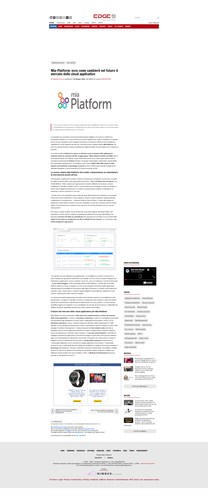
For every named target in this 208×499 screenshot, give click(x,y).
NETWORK (53, 26)
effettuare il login (60, 427)
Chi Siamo (53, 479)
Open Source (147, 325)
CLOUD (77, 26)
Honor (80, 23)
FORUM (131, 451)
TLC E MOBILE (118, 26)
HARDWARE (70, 451)
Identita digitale (130, 334)
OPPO (94, 23)
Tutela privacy (140, 316)
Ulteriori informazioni (148, 463)
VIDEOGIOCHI (81, 451)
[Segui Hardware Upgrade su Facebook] (54, 17)
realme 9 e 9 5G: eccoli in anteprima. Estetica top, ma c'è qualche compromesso (66, 411)
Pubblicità (94, 479)
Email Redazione (122, 479)
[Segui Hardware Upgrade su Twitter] (57, 17)
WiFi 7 (140, 334)
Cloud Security (130, 307)
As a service (129, 329)
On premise (129, 343)
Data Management (141, 320)
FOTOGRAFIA (117, 451)
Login (150, 23)
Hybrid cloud (139, 343)
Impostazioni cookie (151, 479)
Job (141, 479)
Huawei (86, 23)
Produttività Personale (132, 325)
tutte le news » (140, 431)
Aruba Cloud (61, 23)
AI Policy (86, 479)
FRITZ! (100, 23)
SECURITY (102, 26)
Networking (128, 320)
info (99, 424)
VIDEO (125, 451)
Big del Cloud (142, 307)
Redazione (111, 479)
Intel (74, 23)
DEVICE (110, 26)
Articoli (127, 353)
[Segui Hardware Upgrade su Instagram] (70, 17)
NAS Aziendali (140, 329)
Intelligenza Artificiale (132, 298)
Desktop (98, 458)
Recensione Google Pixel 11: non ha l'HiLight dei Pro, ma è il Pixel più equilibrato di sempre (145, 360)
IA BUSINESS (85, 26)
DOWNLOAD (100, 451)
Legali (60, 479)
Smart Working (147, 298)
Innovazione (106, 79)
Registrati (156, 23)
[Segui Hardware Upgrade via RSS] (64, 17)
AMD (68, 23)
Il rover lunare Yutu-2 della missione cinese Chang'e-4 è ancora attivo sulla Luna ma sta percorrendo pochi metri (145, 403)
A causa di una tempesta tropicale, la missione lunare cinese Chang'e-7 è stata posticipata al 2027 (144, 412)
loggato (69, 430)
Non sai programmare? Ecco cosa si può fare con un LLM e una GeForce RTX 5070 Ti (145, 377)
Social (136, 479)
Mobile (110, 458)
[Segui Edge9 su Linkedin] (51, 17)
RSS (131, 479)
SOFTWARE (90, 451)
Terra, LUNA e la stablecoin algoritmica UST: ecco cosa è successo (102, 411)
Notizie (127, 395)
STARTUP (95, 26)
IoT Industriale (130, 311)
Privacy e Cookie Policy (73, 479)
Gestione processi (143, 311)
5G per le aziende (148, 303)
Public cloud (143, 338)
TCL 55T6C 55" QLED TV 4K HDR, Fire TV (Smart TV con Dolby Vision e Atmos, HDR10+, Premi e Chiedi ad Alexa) (97, 393)
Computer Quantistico (132, 303)
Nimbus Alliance (104, 470)
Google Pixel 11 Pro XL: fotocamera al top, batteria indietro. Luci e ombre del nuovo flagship (144, 369)
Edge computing (130, 347)
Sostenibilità (129, 316)
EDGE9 (108, 451)
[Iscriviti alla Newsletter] (60, 17)
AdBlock (102, 479)
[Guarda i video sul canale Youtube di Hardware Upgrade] (67, 17)
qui (77, 435)
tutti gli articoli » (140, 386)
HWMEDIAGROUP (141, 451)
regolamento (79, 432)
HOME (60, 26)
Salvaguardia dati (131, 338)
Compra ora (77, 401)
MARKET (128, 26)
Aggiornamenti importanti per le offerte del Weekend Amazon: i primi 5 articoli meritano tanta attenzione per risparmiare (139, 422)
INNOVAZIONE (68, 26)
